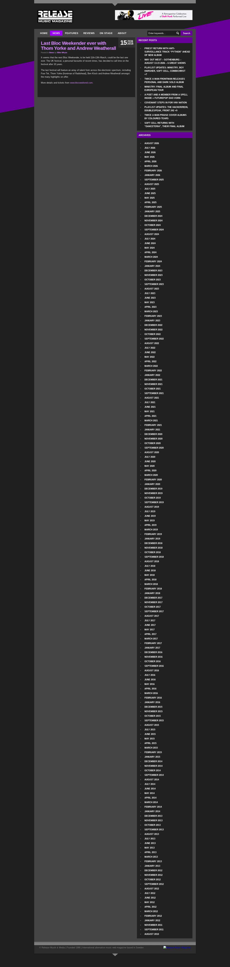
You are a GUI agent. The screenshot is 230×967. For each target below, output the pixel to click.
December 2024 (153, 216)
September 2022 (154, 338)
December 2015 (153, 707)
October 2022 (152, 334)
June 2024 (150, 243)
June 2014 (150, 788)
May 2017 (149, 629)
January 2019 (152, 538)
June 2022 (150, 352)
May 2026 (149, 157)
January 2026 (152, 175)
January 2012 (152, 920)
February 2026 (153, 170)
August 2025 (151, 184)
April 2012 (150, 907)
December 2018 (153, 543)
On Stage (106, 33)
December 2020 (153, 434)
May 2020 (149, 466)
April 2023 (150, 307)
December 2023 (153, 270)
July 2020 (149, 457)
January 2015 (152, 757)
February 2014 (153, 807)
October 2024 (152, 225)
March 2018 (151, 584)
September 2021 (154, 393)
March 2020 (151, 475)
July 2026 (149, 148)
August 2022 (151, 343)
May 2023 (149, 302)
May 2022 (149, 357)
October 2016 (152, 661)
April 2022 (150, 361)
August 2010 (151, 934)
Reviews (89, 33)
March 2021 (151, 420)
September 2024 (154, 229)
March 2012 (151, 911)
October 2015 (152, 716)
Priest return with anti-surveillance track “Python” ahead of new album (167, 51)
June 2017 (150, 625)
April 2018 (150, 579)
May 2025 (149, 198)
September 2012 (154, 884)
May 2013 (149, 847)
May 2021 (149, 411)
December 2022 (153, 325)
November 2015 (153, 711)
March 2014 (151, 802)
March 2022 (151, 366)
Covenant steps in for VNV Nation (165, 102)
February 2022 (153, 370)
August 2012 (151, 888)
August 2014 (151, 779)
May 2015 (149, 738)
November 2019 (153, 493)
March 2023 (151, 311)
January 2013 (152, 866)
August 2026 (151, 143)
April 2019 (150, 525)
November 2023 (153, 275)
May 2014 (149, 793)
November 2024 (153, 220)
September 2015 (154, 720)
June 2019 (150, 516)
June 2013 (150, 843)
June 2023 (150, 298)
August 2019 (151, 507)
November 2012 (153, 875)
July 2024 (149, 238)
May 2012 (149, 902)
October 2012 (152, 879)
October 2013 (152, 825)
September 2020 (154, 448)
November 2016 (153, 657)
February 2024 (153, 261)
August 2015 (151, 725)
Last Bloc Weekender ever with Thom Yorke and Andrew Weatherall (78, 46)
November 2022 (153, 329)
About (122, 33)
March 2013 (151, 857)
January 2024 (152, 266)
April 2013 (150, 852)
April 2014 (150, 797)
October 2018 (152, 552)
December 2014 (153, 761)
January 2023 (152, 320)
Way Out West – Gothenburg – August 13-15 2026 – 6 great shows (165, 61)
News (56, 33)
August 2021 (151, 398)
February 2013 (153, 861)
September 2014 (154, 775)
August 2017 (151, 616)
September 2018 (154, 557)
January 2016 (152, 702)
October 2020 (152, 443)
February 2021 (153, 425)
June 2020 (150, 461)
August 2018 (151, 561)
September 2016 (154, 666)
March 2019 (151, 529)
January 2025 (152, 211)
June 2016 (150, 679)
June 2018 (150, 570)
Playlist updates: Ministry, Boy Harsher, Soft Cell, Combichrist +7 (164, 71)
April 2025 (150, 202)
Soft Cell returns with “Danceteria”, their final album (164, 125)
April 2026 (150, 161)
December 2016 (153, 652)
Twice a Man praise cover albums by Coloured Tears (165, 117)
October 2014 (152, 770)
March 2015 (151, 748)
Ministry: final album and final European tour (163, 88)
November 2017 (153, 602)
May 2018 (149, 575)
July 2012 (149, 893)
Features (71, 33)
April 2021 (150, 416)
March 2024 (151, 257)
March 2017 (151, 638)
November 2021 (153, 384)
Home (43, 33)
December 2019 (153, 488)
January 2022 (152, 375)
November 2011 (153, 925)
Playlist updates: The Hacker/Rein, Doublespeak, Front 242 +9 (166, 109)
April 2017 (150, 634)
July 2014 (149, 784)
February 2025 (153, 207)
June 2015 (150, 734)
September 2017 (154, 611)
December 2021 (153, 379)
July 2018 (149, 566)
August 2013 (151, 834)
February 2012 (153, 916)
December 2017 (153, 598)
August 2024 (151, 234)
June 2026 (150, 152)
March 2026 (151, 166)
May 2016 (149, 684)
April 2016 (150, 688)
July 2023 (149, 293)
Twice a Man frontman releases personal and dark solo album (164, 80)
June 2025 (150, 193)
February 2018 (153, 588)
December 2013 (153, 816)
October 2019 (152, 498)
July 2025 (149, 189)
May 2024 (149, 248)
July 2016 (149, 675)
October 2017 (152, 607)
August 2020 (151, 452)
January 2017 (152, 648)
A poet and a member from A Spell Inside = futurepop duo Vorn (166, 96)
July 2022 (149, 348)
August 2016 (151, 670)
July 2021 (149, 402)
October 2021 (152, 388)
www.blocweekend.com (81, 82)
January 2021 (152, 429)
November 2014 (153, 766)
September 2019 (154, 502)
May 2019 (149, 520)
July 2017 (149, 620)
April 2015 (150, 743)
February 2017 (153, 643)
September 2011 (153, 929)
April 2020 (150, 470)
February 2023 (153, 316)
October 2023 (152, 279)
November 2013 (153, 820)
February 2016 (153, 698)
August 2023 (151, 288)
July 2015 (149, 729)
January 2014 (152, 811)
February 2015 (153, 752)
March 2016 (151, 693)
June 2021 (150, 407)
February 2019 (153, 534)
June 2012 (150, 897)
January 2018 (152, 593)
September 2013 (154, 829)
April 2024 (150, 252)
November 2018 (153, 548)
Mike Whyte (62, 53)
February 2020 (153, 479)
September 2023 (154, 284)
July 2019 (149, 511)
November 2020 (153, 438)
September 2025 (154, 179)
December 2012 (153, 870)
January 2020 (152, 484)
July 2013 (149, 838)
